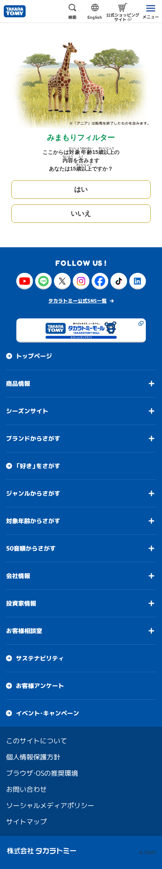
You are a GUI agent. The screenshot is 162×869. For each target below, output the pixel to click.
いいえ (81, 213)
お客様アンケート (40, 686)
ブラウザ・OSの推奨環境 (42, 773)
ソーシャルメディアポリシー (50, 805)
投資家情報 (21, 603)
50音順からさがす (31, 548)
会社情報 (18, 576)
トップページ (34, 356)
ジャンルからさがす (33, 493)
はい (81, 189)
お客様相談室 (24, 631)
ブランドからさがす (33, 438)
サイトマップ (26, 821)
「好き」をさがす (38, 466)
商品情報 (18, 383)
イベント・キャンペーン (47, 713)
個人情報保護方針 (33, 757)
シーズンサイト (27, 411)
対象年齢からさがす (33, 521)
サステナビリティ (40, 658)
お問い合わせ (26, 789)
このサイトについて (36, 741)
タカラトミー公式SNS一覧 (77, 300)
